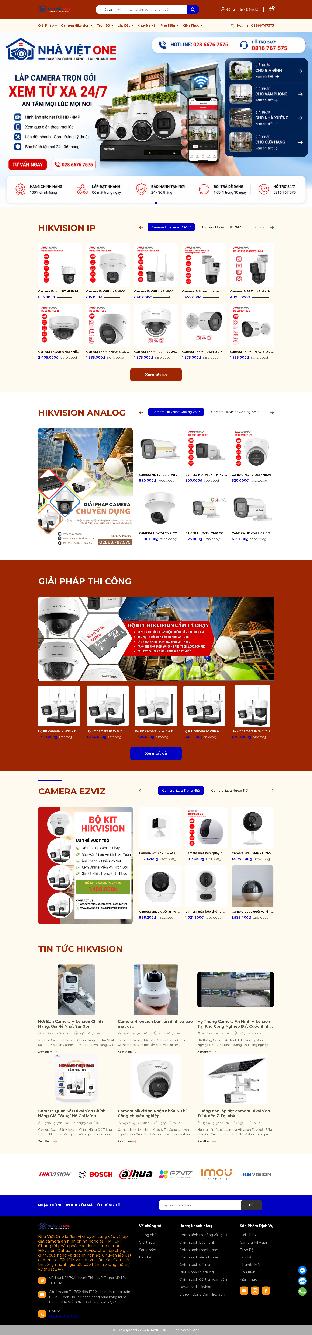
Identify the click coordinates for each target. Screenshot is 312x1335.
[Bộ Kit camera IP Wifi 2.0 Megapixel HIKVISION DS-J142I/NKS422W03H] (253, 706)
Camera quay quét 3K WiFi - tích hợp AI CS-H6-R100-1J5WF (160, 912)
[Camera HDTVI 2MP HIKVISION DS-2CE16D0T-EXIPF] (206, 449)
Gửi (251, 1205)
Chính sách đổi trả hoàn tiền (203, 1280)
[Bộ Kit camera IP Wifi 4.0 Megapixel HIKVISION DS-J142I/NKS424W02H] (156, 706)
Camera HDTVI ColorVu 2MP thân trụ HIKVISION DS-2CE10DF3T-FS (160, 475)
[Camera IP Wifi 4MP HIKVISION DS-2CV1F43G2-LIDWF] (108, 265)
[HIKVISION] (55, 1174)
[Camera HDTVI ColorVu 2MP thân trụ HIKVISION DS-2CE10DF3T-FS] (160, 449)
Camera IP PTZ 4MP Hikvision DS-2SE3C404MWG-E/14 (252, 291)
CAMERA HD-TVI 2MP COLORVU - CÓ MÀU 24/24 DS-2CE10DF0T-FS (253, 533)
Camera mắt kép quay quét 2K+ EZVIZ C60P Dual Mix (206, 853)
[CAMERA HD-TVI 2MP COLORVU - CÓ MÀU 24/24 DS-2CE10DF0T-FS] (253, 508)
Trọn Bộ (104, 25)
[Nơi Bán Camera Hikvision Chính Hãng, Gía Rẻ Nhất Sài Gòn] (76, 989)
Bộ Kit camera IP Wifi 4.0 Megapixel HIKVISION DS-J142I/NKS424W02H (156, 731)
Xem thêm (45, 1051)
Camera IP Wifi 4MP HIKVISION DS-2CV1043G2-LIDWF (156, 291)
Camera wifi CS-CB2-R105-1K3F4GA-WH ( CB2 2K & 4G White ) (160, 853)
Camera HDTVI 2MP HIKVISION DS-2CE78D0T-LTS (253, 475)
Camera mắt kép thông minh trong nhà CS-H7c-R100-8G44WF (206, 912)
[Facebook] (302, 1270)
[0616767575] (302, 1291)
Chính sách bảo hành (197, 1242)
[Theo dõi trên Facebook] (266, 1290)
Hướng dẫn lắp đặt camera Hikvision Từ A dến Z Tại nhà (233, 1113)
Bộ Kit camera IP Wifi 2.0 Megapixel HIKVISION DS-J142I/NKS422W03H (253, 731)
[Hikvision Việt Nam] (156, 119)
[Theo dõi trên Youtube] (244, 1290)
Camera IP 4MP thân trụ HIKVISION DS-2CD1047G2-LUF (204, 352)
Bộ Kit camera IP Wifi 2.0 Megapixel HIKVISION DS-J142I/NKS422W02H (108, 731)
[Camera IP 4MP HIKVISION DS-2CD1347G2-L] (108, 325)
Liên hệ (145, 1257)
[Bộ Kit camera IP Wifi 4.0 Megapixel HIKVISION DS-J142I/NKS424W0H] (204, 706)
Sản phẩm (147, 1250)
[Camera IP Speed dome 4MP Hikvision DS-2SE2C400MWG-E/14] (204, 265)
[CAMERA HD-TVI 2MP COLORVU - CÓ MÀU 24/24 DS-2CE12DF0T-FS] (206, 508)
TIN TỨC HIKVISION (80, 949)
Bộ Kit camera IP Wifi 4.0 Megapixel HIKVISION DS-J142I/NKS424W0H (204, 731)
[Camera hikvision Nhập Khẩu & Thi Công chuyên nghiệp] (156, 1079)
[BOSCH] (95, 1174)
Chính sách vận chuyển (199, 1257)
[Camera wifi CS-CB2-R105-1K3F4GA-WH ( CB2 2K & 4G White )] (160, 828)
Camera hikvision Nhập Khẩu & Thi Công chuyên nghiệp (152, 1113)
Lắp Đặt (124, 25)
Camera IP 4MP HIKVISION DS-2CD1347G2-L (108, 352)
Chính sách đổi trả (194, 1265)
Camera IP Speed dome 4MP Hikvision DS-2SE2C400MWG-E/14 (204, 291)
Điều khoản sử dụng (196, 1272)
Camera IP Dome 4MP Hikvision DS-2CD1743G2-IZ (60, 352)
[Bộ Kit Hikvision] (85, 865)
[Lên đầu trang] (304, 1327)
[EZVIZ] (176, 1174)
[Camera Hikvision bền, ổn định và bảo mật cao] (156, 989)
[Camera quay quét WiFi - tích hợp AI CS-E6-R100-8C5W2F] (253, 886)
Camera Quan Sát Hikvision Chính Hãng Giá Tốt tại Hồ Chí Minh (71, 1113)
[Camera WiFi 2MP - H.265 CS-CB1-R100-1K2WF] (253, 828)
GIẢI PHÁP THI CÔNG (85, 581)
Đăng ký (252, 9)
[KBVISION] (257, 1174)
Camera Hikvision (75, 25)
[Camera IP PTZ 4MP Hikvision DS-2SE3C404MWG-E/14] (252, 265)
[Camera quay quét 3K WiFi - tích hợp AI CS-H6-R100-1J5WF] (160, 886)
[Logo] (54, 9)
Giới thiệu (147, 1242)
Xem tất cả (156, 374)
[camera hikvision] (85, 486)
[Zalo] (302, 1281)
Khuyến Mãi (146, 25)
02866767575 (262, 25)
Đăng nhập (234, 9)
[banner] (156, 638)
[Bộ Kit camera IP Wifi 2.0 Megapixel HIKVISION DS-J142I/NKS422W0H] (59, 706)
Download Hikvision (195, 1287)
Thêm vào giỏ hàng (63, 283)
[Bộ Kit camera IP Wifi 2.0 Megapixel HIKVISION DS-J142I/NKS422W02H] (108, 706)
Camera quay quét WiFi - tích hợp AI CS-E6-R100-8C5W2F (253, 912)
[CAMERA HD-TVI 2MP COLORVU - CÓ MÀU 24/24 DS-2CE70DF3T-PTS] (160, 508)
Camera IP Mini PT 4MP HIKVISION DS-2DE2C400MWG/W (60, 291)
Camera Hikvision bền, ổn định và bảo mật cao (155, 1024)
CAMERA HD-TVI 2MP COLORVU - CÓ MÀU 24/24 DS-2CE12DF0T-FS (206, 533)
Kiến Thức (191, 25)
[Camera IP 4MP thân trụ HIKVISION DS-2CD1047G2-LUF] (204, 325)
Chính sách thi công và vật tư (204, 1235)
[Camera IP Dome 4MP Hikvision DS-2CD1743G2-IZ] (60, 325)
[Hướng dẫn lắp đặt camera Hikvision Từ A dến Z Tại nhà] (235, 1079)
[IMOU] (216, 1174)
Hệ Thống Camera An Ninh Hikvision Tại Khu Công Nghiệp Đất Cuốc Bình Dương (233, 1024)
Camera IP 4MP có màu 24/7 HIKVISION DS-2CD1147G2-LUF (156, 352)
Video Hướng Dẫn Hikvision (202, 1294)
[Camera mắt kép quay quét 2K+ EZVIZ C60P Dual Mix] (206, 828)
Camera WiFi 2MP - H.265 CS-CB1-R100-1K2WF (253, 853)
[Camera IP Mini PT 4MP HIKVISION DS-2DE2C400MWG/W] (60, 265)
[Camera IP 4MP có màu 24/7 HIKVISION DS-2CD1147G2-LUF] (156, 325)
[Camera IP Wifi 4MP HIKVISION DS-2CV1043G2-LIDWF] (156, 265)
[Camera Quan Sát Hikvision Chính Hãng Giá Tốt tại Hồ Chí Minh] (76, 1079)
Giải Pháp (46, 25)
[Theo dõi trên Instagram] (255, 1290)
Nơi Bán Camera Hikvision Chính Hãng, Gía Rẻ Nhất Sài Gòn (70, 1024)
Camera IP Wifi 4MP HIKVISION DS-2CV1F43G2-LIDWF (108, 291)
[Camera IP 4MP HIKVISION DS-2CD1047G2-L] (252, 325)
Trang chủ (148, 1235)
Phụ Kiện (168, 25)
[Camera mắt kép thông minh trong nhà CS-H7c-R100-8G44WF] (206, 886)
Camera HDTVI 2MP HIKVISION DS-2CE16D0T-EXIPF (206, 475)
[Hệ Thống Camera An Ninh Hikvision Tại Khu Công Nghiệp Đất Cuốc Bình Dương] (235, 989)
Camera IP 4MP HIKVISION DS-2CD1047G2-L (252, 352)
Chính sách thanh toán (198, 1250)
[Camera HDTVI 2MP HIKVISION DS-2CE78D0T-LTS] (253, 449)
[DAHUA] (136, 1174)
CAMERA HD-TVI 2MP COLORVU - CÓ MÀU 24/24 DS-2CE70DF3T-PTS (160, 533)
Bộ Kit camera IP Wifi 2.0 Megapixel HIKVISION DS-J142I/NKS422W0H (59, 731)
